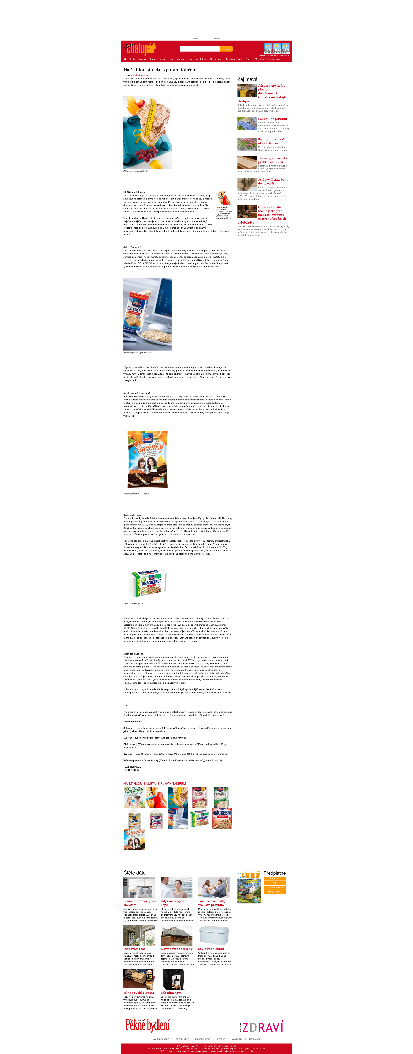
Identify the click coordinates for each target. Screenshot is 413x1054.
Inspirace (181, 59)
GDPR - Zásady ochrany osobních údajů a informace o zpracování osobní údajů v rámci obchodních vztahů (206, 1051)
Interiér (203, 59)
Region (162, 59)
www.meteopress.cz (281, 55)
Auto (240, 59)
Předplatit (275, 878)
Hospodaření (217, 59)
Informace (255, 1039)
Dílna (171, 59)
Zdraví (196, 38)
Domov (216, 38)
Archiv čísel (275, 892)
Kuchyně (231, 59)
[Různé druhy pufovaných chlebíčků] (147, 314)
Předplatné (182, 1039)
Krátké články (137, 75)
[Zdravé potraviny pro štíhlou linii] (147, 132)
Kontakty (237, 1039)
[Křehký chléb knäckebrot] (147, 583)
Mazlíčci (259, 59)
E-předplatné (202, 1039)
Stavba (152, 59)
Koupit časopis (275, 887)
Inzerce (221, 1039)
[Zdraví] (261, 1026)
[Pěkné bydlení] (147, 1026)
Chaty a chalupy (137, 59)
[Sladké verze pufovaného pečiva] (147, 459)
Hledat (226, 49)
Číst (274, 883)
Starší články (273, 59)
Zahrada (193, 59)
